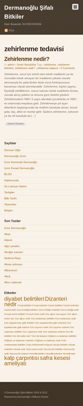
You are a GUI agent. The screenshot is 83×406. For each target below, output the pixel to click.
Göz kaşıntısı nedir (39, 327)
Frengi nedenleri (39, 305)
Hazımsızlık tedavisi (19, 353)
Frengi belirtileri (24, 305)
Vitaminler (10, 204)
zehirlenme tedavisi (47, 68)
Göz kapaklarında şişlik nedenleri (50, 323)
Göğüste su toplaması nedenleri (19, 340)
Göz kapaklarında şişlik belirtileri (19, 323)
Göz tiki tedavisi (39, 336)
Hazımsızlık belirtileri (53, 349)
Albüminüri (10, 270)
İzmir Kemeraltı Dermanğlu (20, 162)
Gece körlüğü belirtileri (27, 310)
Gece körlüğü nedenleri (49, 310)
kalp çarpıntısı (21, 358)
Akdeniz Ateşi (12, 258)
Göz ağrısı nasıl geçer (55, 314)
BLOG (8, 174)
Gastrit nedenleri (71, 305)
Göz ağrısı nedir (22, 318)
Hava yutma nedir (34, 349)
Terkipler (9, 192)
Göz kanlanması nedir (65, 318)
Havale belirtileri (60, 345)
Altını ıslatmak (12, 282)
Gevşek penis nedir (35, 314)
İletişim (8, 210)
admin (11, 64)
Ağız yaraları (12, 246)
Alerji (7, 276)
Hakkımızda (11, 180)
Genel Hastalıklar (26, 64)
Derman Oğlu (12, 150)
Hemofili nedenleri (54, 353)
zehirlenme (50, 64)
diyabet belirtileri (24, 298)
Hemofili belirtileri (37, 353)
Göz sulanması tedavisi (54, 332)
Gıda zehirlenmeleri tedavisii (39, 345)
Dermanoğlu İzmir (15, 156)
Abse (7, 234)
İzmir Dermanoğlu (15, 228)
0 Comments (68, 68)
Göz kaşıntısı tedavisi (59, 327)
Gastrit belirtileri (55, 305)
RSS (11, 30)
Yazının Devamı (15, 123)
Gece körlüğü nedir (70, 310)
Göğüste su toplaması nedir (48, 340)
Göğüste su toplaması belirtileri (62, 336)
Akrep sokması (13, 264)
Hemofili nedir (69, 353)
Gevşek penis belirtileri (14, 314)
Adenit (8, 240)
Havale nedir (19, 349)
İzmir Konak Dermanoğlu (19, 168)
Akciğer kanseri (13, 252)
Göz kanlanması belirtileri (42, 318)
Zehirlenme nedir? (27, 59)
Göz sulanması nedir (32, 332)
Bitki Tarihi (10, 198)
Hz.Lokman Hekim (15, 186)
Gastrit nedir (10, 310)
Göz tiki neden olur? (22, 336)
